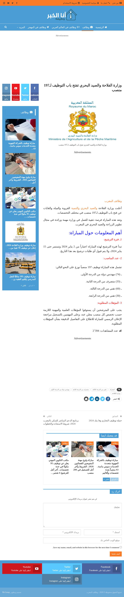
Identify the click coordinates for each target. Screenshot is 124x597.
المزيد (22, 27)
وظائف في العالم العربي (64, 27)
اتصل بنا (104, 3)
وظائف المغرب (113, 201)
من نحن (115, 3)
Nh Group (6, 592)
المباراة (112, 389)
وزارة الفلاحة (116, 393)
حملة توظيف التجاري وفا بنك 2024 (105, 420)
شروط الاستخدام (70, 3)
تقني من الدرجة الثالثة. (99, 389)
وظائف (85, 27)
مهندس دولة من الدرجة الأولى (60, 389)
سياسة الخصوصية (89, 3)
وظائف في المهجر (37, 27)
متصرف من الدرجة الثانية (81, 389)
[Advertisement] (62, 58)
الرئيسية (100, 27)
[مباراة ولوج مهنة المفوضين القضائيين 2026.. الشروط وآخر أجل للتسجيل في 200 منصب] (82, 449)
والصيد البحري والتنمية (84, 208)
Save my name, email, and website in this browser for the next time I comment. (86, 547)
